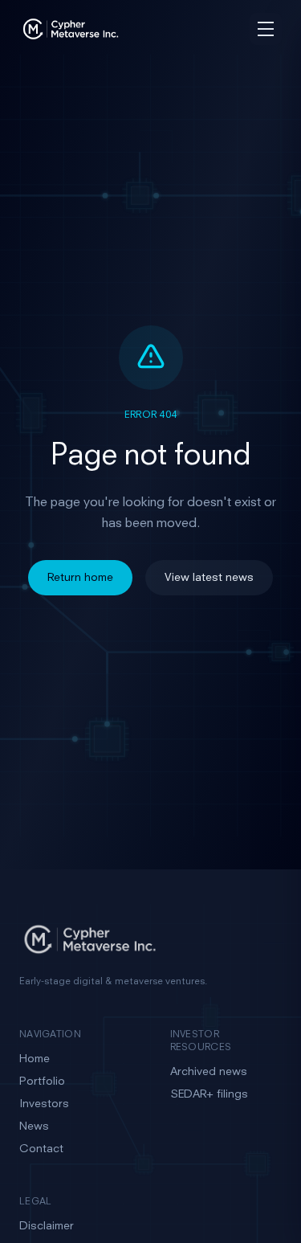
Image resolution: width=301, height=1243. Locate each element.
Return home (80, 577)
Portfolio (42, 1081)
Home (34, 1059)
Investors (44, 1104)
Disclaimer (46, 1226)
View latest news (209, 577)
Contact (41, 1149)
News (34, 1126)
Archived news (208, 1071)
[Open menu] (266, 29)
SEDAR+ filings (209, 1094)
